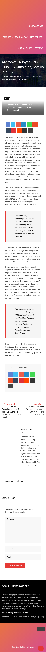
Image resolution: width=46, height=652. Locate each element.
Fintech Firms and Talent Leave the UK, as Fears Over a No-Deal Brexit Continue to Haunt (11, 412)
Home (5, 77)
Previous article (10, 404)
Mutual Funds (25, 48)
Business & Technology (15, 37)
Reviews (39, 48)
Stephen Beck (27, 429)
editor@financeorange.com (17, 613)
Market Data (36, 37)
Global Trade (36, 26)
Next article (38, 404)
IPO (21, 77)
